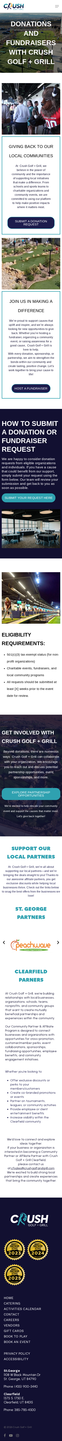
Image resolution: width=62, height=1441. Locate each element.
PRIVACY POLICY (17, 1354)
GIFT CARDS (14, 1331)
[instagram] (17, 1435)
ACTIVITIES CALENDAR (22, 1309)
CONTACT (11, 1314)
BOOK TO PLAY (15, 1336)
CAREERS (11, 1320)
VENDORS (12, 1325)
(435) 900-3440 (26, 1386)
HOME (9, 1298)
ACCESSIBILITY (16, 1359)
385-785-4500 (25, 1410)
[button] (57, 6)
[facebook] (5, 1435)
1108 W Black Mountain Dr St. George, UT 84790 (22, 1377)
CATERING (12, 1303)
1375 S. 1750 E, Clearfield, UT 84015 (18, 1400)
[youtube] (11, 1435)
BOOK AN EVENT (17, 1342)
